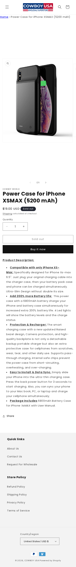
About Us (13, 448)
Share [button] (10, 416)
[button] (7, 7)
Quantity (8, 219)
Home (4, 17)
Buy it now (38, 249)
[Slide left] (30, 182)
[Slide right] (46, 182)
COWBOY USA (31, 560)
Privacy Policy (16, 502)
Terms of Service (18, 510)
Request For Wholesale (22, 464)
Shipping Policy (17, 494)
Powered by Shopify (50, 560)
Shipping (7, 213)
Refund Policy (16, 486)
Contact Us (14, 456)
